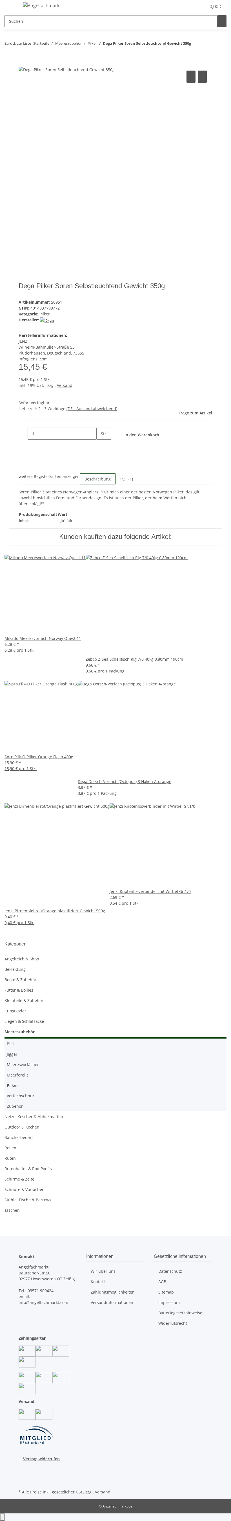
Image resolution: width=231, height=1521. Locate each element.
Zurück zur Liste (18, 43)
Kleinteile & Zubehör (24, 1000)
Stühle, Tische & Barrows (28, 1199)
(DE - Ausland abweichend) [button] (91, 408)
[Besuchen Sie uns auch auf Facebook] (23, 1468)
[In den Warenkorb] (23, 63)
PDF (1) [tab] (126, 479)
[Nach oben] (2, 1517)
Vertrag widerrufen (41, 1458)
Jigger (12, 1054)
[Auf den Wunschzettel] (202, 77)
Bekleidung (15, 969)
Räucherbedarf (19, 1137)
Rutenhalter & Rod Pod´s (28, 1168)
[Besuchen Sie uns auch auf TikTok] (23, 1481)
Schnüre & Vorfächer (24, 1189)
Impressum (169, 1302)
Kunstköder (15, 1011)
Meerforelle (18, 1075)
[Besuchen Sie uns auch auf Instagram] (23, 1475)
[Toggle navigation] (12, 6)
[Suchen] (221, 21)
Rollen (10, 1147)
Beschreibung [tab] (98, 479)
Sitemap (166, 1292)
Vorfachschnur (20, 1095)
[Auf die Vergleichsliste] (191, 77)
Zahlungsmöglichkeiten (113, 1292)
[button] (190, 6)
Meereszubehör (20, 1031)
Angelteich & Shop (22, 959)
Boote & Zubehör (20, 979)
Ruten (10, 1158)
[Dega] (47, 319)
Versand (64, 385)
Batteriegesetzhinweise (180, 1312)
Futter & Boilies (19, 990)
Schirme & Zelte (19, 1179)
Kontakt (98, 1281)
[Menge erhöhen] (100, 446)
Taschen (12, 1210)
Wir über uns (103, 1271)
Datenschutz (170, 1271)
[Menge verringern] (23, 434)
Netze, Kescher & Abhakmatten (34, 1116)
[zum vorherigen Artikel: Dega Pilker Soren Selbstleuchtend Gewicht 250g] (195, 45)
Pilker (44, 314)
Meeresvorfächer (23, 1064)
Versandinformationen (112, 1302)
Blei (10, 1043)
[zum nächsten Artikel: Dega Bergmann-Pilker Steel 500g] (205, 45)
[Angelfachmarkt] (42, 5)
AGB (162, 1281)
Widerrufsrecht (172, 1323)
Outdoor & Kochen (22, 1127)
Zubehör (15, 1106)
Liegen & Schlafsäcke (24, 1021)
